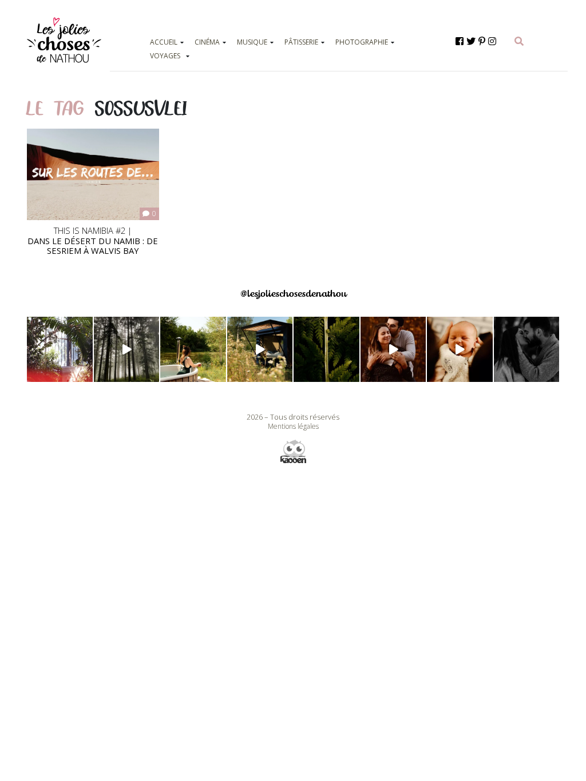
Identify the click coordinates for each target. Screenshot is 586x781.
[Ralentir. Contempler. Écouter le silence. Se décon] (260, 349)
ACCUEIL (163, 42)
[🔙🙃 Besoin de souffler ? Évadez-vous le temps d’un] (193, 349)
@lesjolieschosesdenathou (293, 293)
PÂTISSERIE (301, 42)
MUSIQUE (252, 42)
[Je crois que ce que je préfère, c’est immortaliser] (460, 349)
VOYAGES (165, 56)
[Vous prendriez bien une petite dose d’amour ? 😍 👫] (527, 349)
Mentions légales (293, 426)
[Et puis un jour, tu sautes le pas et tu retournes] (326, 349)
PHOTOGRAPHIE (361, 42)
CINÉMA (207, 42)
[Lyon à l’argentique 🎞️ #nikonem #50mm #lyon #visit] (60, 349)
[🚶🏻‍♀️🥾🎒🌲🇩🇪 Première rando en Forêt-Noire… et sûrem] (127, 349)
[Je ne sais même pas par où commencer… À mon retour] (393, 349)
